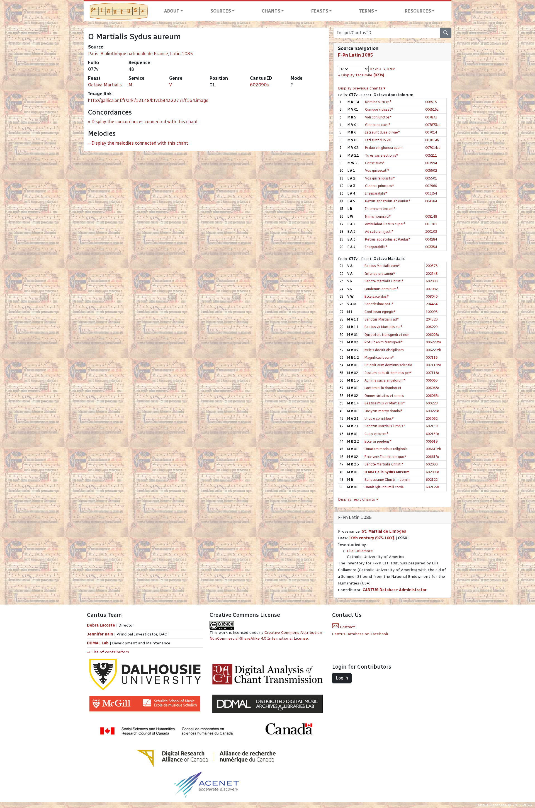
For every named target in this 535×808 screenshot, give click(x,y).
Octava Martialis (105, 85)
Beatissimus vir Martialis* (384, 403)
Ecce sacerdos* (376, 296)
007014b (432, 140)
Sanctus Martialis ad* (381, 319)
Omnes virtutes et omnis (384, 396)
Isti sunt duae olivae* (382, 132)
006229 (431, 327)
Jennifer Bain (100, 634)
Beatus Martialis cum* (382, 266)
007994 (431, 163)
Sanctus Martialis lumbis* (384, 426)
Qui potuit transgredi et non (386, 335)
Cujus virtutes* (376, 434)
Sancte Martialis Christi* (383, 281)
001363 (431, 224)
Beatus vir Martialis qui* (383, 327)
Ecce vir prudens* (377, 441)
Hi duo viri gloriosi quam (384, 147)
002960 (431, 186)
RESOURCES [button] (418, 11)
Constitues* (375, 163)
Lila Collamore (360, 551)
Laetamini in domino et (383, 388)
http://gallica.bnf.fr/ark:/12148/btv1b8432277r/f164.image (148, 100)
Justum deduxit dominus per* (388, 373)
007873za (433, 125)
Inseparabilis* (376, 193)
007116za (433, 365)
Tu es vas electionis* (381, 155)
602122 (431, 479)
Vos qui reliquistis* (380, 178)
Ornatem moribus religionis (385, 449)
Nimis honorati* (378, 216)
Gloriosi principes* (379, 186)
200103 (431, 231)
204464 (431, 304)
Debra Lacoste (101, 625)
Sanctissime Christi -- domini (387, 479)
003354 (431, 193)
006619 (431, 441)
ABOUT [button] (171, 11)
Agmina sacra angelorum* (384, 380)
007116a (432, 373)
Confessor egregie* (380, 312)
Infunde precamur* (379, 273)
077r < (375, 69)
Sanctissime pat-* (379, 304)
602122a (432, 487)
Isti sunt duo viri (378, 140)
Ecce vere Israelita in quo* (385, 457)
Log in (342, 678)
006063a (432, 388)
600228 (431, 403)
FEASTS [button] (319, 11)
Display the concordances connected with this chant (144, 121)
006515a (432, 109)
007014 (431, 132)
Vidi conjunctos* (378, 117)
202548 (431, 273)
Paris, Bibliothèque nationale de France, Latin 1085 (140, 53)
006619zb (433, 449)
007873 (431, 117)
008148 (431, 216)
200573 (431, 266)
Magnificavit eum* (379, 357)
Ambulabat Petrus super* (385, 224)
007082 (431, 289)
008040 (431, 296)
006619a (432, 457)
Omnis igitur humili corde (384, 487)
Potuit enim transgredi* (383, 342)
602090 (431, 281)
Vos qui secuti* (377, 170)
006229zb (433, 350)
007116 (431, 357)
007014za (433, 147)
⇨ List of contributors (108, 652)
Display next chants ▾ (358, 499)
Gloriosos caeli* (377, 125)
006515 (431, 102)
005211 (431, 155)
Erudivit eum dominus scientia (388, 365)
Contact (347, 627)
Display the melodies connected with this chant (139, 143)
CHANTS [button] (271, 11)
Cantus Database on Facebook (360, 634)
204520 (431, 319)
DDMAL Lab (98, 643)
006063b (432, 396)
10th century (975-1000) (372, 538)
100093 (431, 312)
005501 (431, 178)
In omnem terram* (380, 209)
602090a (259, 85)
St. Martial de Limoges (384, 531)
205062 (431, 418)
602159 (431, 426)
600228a (432, 411)
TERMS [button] (366, 11)
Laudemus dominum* (381, 289)
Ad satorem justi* (379, 231)
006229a (432, 335)
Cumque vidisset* (379, 109)
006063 (431, 380)
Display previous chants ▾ (361, 88)
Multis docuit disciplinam (384, 350)
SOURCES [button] (220, 11)
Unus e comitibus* (379, 418)
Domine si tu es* (378, 102)
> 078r (389, 69)
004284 (431, 201)
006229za (433, 342)
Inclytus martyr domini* (383, 411)
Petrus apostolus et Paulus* (387, 201)
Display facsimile (362, 75)
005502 (431, 170)
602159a (432, 434)
